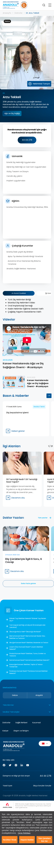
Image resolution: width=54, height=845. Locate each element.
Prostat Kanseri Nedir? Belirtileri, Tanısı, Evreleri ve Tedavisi (27, 654)
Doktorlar (18, 13)
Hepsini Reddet (27, 840)
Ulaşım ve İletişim (21, 730)
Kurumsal (36, 722)
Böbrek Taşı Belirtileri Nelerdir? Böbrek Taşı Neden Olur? (27, 619)
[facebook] (4, 765)
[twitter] (10, 765)
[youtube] (27, 765)
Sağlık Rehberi (21, 722)
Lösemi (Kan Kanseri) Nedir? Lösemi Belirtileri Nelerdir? (26, 648)
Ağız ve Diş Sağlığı (12, 113)
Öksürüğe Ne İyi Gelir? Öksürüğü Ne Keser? (25, 632)
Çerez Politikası (24, 833)
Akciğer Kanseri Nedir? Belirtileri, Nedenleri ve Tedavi (28, 642)
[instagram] (16, 765)
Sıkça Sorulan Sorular (42, 785)
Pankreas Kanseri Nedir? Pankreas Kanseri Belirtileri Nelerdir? (28, 672)
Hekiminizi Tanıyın (41, 83)
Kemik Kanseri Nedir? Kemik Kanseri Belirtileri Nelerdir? (29, 660)
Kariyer (5, 730)
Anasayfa (7, 13)
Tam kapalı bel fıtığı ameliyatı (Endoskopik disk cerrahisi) (27, 626)
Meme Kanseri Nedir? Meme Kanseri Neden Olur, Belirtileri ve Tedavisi (27, 637)
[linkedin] (22, 765)
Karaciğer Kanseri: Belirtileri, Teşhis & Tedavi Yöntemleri (26, 665)
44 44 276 (27, 139)
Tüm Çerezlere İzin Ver (44, 839)
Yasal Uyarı (7, 785)
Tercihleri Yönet (9, 840)
